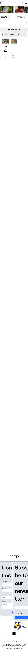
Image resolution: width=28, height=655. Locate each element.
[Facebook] (17, 557)
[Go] (14, 633)
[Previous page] (5, 22)
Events (12, 34)
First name (4, 581)
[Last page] (26, 22)
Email (3, 594)
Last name (4, 588)
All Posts (4, 34)
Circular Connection (8, 3)
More (18, 34)
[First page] (2, 22)
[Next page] (23, 22)
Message (4, 601)
